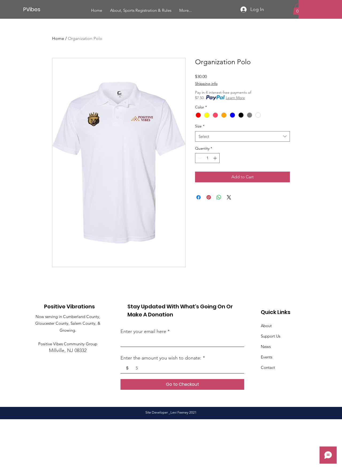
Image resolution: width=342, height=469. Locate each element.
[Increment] (215, 158)
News (266, 346)
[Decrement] (199, 158)
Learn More (235, 97)
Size (199, 126)
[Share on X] (229, 197)
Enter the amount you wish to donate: (161, 357)
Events (266, 357)
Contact (268, 367)
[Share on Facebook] (198, 197)
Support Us (270, 336)
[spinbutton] (207, 158)
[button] (297, 9)
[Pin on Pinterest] (208, 197)
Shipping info (206, 83)
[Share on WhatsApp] (219, 197)
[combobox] (242, 136)
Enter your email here (143, 331)
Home (58, 38)
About (266, 325)
